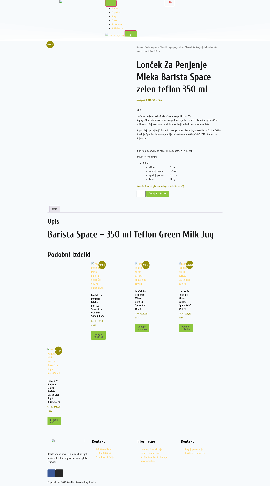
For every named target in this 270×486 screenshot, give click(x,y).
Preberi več (54, 421)
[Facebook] (51, 473)
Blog (114, 16)
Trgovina (116, 12)
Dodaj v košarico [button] (98, 335)
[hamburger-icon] (111, 3)
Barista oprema (152, 47)
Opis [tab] (54, 209)
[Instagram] (59, 473)
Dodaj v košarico (158, 193)
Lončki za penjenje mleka (172, 47)
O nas (114, 20)
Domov (115, 8)
